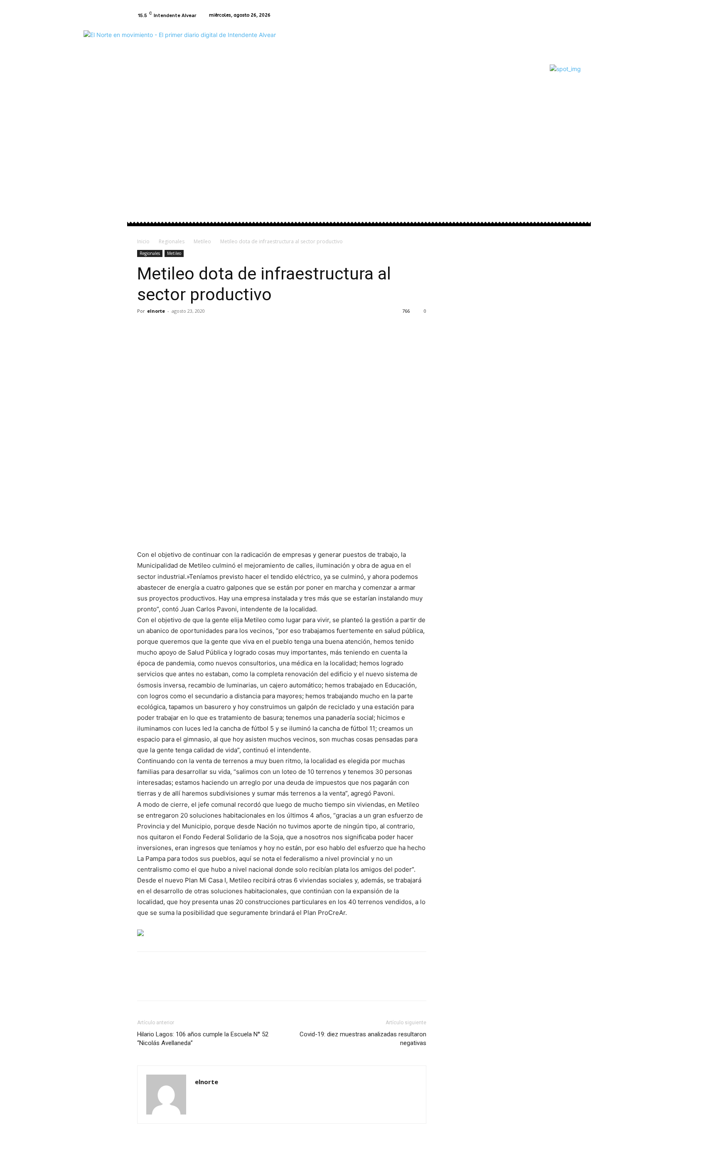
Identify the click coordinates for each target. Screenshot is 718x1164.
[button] (571, 123)
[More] (222, 329)
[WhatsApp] (202, 329)
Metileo (202, 241)
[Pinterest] (183, 329)
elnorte (156, 311)
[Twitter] (164, 329)
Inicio (143, 241)
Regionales (171, 241)
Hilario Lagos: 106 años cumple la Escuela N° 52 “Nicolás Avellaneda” (202, 1039)
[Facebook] (566, 15)
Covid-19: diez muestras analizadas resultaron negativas (363, 1039)
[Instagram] (576, 15)
